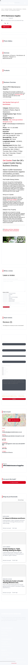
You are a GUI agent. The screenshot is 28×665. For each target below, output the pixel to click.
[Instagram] (5, 623)
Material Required (6, 365)
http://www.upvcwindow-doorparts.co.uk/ (13, 436)
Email (3, 348)
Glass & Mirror (6, 546)
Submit (14, 399)
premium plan (19, 94)
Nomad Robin (14, 663)
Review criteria (6, 292)
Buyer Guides (6, 516)
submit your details (12, 200)
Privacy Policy (21, 396)
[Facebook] (2, 623)
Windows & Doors (7, 579)
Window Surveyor (7, 528)
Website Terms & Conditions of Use (9, 396)
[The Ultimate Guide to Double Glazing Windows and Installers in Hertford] (14, 571)
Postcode (4, 359)
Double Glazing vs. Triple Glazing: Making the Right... (12, 549)
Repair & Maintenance (17, 9)
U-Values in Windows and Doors (14, 518)
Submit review (6, 307)
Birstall (7, 10)
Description (5, 378)
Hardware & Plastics (8, 9)
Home (2, 9)
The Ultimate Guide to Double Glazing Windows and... (13, 582)
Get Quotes (7, 160)
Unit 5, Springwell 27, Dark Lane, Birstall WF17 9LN (13, 20)
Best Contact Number (7, 354)
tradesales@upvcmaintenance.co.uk (12, 432)
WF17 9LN (4, 448)
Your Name (5, 341)
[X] (7, 623)
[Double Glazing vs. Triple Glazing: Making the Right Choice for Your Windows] (14, 538)
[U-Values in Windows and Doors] (14, 508)
